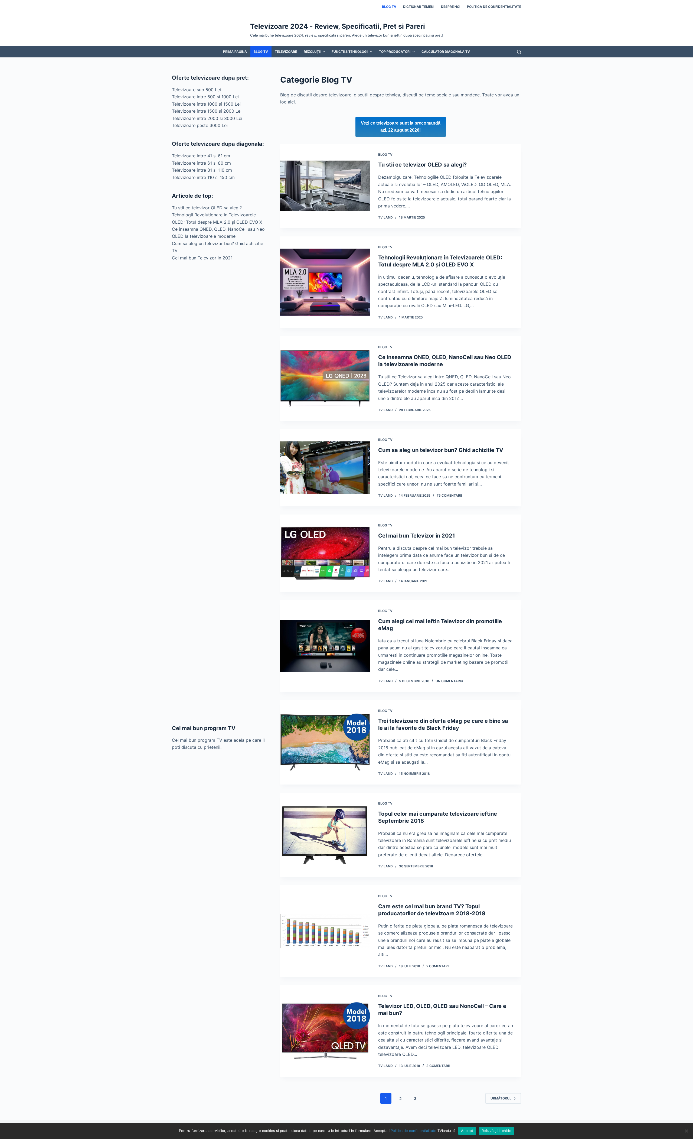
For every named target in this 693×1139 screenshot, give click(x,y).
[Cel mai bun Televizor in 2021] (325, 553)
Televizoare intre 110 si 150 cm (203, 177)
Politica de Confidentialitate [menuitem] (494, 7)
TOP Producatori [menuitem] (394, 52)
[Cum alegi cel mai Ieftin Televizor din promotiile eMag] (325, 646)
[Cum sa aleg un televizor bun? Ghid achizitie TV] (325, 467)
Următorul (501, 1098)
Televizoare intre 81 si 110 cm (202, 170)
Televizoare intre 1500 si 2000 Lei (206, 111)
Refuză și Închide (496, 1130)
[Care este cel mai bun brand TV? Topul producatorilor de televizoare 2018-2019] (325, 931)
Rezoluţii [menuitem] (312, 52)
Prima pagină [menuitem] (235, 52)
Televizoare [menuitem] (286, 52)
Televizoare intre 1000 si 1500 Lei (206, 104)
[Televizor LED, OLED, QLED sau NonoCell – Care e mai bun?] (325, 1031)
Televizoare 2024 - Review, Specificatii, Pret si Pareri (337, 26)
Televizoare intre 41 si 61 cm (201, 155)
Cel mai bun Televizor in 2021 (416, 535)
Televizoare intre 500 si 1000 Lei (205, 96)
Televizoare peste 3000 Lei (200, 125)
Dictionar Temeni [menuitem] (418, 7)
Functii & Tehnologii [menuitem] (350, 52)
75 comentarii (449, 495)
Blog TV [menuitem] (389, 7)
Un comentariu (449, 681)
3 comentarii (438, 1066)
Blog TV (385, 154)
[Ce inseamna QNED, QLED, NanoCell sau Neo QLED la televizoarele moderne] (325, 378)
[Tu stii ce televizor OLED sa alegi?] (325, 186)
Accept (467, 1130)
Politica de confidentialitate (413, 1130)
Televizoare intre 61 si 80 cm (201, 163)
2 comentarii (437, 966)
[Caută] (519, 52)
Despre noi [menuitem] (450, 7)
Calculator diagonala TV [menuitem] (445, 52)
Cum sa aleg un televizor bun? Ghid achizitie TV (440, 450)
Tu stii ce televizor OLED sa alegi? (422, 164)
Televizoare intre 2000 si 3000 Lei (207, 118)
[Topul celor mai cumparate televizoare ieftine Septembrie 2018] (325, 835)
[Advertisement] (219, 492)
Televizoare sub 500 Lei (196, 89)
